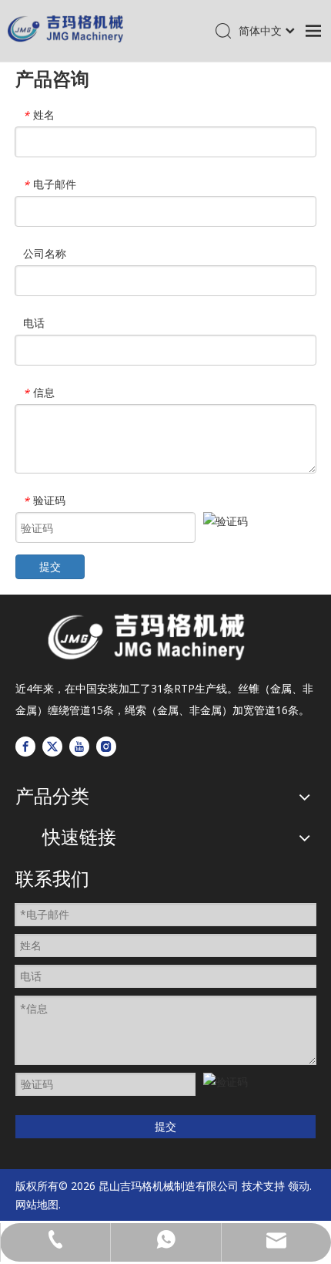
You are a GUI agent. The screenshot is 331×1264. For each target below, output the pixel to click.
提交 (50, 566)
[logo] (146, 637)
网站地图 (37, 1204)
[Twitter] (52, 746)
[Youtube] (79, 746)
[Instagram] (106, 746)
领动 (298, 1185)
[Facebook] (25, 746)
